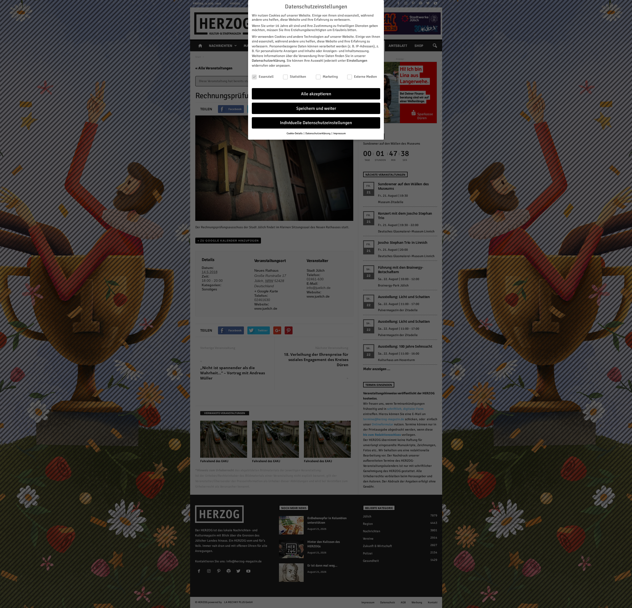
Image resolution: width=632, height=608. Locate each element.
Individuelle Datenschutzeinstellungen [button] (316, 122)
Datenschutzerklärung (268, 60)
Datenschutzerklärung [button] (318, 133)
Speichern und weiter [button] (316, 108)
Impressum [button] (339, 133)
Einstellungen (357, 60)
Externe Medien (365, 77)
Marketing (330, 77)
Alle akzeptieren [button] (316, 93)
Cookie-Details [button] (295, 133)
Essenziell (266, 77)
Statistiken (298, 77)
